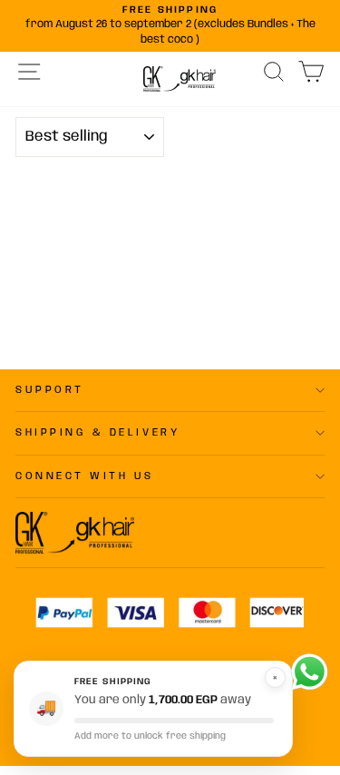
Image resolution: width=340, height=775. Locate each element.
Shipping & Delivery (97, 432)
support (49, 390)
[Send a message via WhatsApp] (309, 672)
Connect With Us (84, 476)
